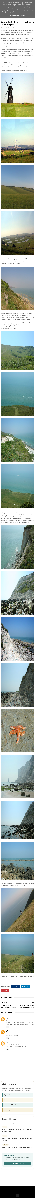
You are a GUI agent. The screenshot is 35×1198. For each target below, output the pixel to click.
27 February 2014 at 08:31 (13, 1044)
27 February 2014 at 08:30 (13, 1033)
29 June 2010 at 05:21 (12, 1020)
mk (7, 1018)
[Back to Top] (17, 1195)
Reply (8, 1026)
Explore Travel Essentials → (17, 1163)
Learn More (14, 16)
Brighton (23, 61)
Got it (23, 16)
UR (7, 1031)
